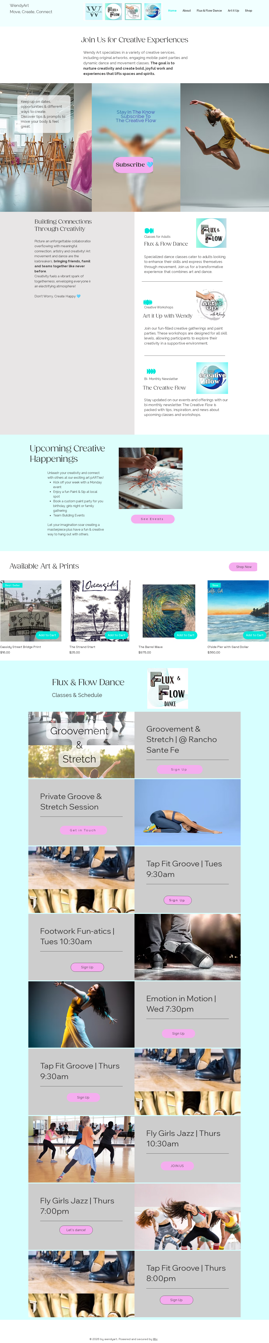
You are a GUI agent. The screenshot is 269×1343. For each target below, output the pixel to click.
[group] (134, 617)
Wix (155, 1339)
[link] (187, 739)
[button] (244, 566)
